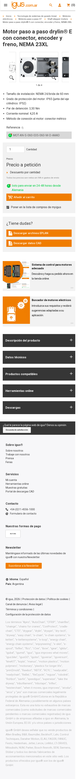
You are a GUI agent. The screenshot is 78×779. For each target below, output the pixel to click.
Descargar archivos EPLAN (28, 234)
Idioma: (19, 579)
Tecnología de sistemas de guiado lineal (37, 16)
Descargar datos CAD (24, 244)
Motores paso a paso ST (30, 19)
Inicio (8, 16)
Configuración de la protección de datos (28, 614)
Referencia (13, 127)
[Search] (51, 5)
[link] (39, 234)
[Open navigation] (5, 5)
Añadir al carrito (21, 198)
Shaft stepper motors (58, 19)
